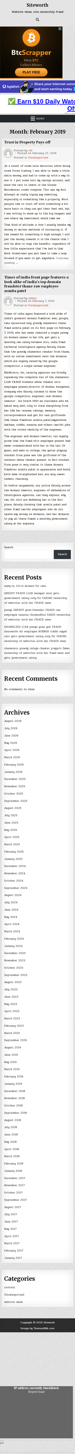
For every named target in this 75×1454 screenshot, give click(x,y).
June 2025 (11, 823)
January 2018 (13, 1171)
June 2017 (11, 1222)
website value (13, 1302)
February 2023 (14, 1026)
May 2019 (10, 1062)
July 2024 (11, 902)
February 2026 (14, 765)
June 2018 (11, 1135)
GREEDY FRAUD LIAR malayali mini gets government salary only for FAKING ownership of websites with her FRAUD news (35, 598)
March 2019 (12, 1069)
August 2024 (13, 895)
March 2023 (12, 1018)
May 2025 (10, 830)
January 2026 (13, 772)
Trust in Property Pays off (27, 142)
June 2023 (11, 997)
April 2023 (11, 1011)
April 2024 (12, 924)
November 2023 (14, 960)
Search (8, 547)
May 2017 (10, 1229)
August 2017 (12, 1207)
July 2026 (11, 728)
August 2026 (12, 721)
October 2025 (13, 794)
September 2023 (15, 975)
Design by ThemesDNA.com (37, 1328)
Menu (40, 118)
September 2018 (15, 1113)
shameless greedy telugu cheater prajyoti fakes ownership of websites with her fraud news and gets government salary (37, 653)
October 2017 (13, 1193)
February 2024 (14, 939)
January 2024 (13, 946)
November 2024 (14, 873)
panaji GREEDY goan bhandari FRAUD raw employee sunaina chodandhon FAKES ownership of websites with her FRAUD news (37, 615)
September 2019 (15, 1040)
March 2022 (12, 1033)
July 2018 (10, 1127)
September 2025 (15, 801)
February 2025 (14, 852)
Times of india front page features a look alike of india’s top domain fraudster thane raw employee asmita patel (36, 284)
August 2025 (12, 808)
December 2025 (15, 779)
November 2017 (14, 1185)
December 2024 (15, 866)
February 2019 (13, 1076)
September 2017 (15, 1200)
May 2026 (10, 743)
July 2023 (11, 989)
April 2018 (11, 1149)
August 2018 (12, 1120)
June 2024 (11, 910)
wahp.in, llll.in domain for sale (25, 586)
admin (32, 298)
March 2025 (12, 844)
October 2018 (13, 1105)
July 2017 (10, 1214)
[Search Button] (37, 20)
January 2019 (13, 1084)
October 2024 (13, 881)
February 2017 (13, 1251)
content (9, 1287)
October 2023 (13, 968)
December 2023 (15, 953)
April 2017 (11, 1236)
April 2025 (11, 837)
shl (30, 150)
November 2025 (14, 786)
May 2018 (10, 1142)
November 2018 (14, 1098)
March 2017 (12, 1243)
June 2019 (11, 1055)
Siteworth (37, 5)
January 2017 (13, 1258)
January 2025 (13, 859)
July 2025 (11, 815)
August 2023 (12, 982)
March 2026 (12, 757)
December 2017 (14, 1178)
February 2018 (13, 1164)
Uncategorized (38, 157)
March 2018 (12, 1156)
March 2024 (12, 931)
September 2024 (16, 888)
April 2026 (11, 750)
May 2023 (10, 1004)
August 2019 (12, 1047)
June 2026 (11, 736)
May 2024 (10, 917)
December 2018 (14, 1091)
